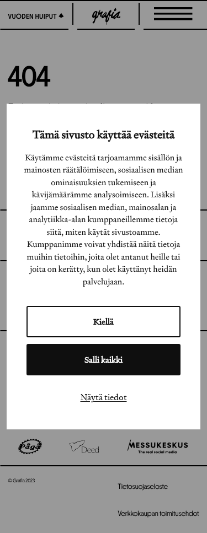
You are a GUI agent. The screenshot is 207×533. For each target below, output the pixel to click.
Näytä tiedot (104, 397)
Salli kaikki (103, 359)
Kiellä (103, 321)
